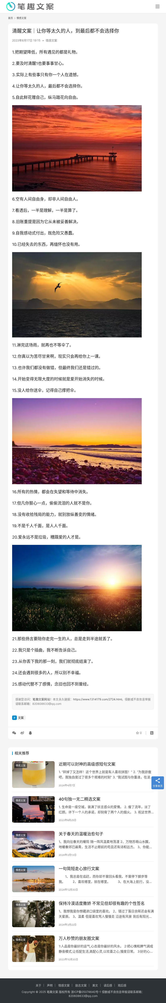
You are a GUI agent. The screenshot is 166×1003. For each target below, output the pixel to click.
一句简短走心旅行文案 (79, 868)
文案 (21, 717)
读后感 (108, 985)
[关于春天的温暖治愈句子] (33, 844)
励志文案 (81, 985)
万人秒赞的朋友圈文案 (79, 938)
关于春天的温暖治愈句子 (81, 834)
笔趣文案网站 (41, 699)
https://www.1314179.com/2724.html (97, 699)
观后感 (122, 985)
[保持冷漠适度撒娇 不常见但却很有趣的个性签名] (33, 913)
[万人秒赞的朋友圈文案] (33, 948)
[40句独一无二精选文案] (33, 809)
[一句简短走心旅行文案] (33, 879)
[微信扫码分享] (15, 733)
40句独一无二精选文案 (79, 799)
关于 (38, 985)
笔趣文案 (52, 991)
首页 (10, 18)
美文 (95, 985)
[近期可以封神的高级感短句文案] (33, 774)
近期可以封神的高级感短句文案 (87, 764)
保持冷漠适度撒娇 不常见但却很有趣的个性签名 (102, 903)
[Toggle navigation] (157, 6)
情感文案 (51, 40)
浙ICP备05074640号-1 (86, 991)
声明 (50, 985)
